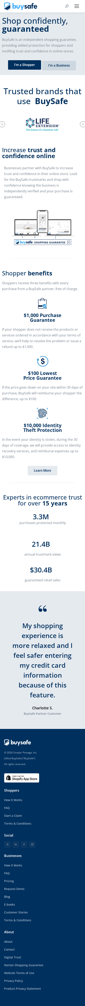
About (8, 942)
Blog (7, 897)
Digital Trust (12, 957)
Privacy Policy (13, 981)
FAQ (7, 808)
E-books (9, 904)
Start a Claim (13, 816)
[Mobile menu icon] (77, 6)
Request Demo (14, 889)
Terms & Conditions (17, 823)
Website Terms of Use (19, 973)
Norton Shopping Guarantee (23, 965)
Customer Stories (16, 912)
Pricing (9, 881)
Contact (9, 949)
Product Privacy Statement (22, 989)
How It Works (13, 800)
